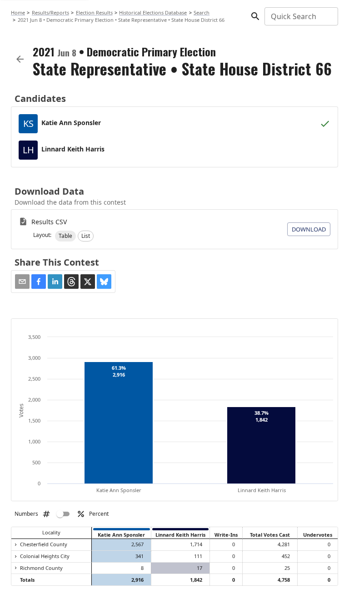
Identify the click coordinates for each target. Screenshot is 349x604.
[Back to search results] (20, 59)
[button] (65, 236)
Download (309, 229)
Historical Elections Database (153, 12)
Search (201, 12)
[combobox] (300, 16)
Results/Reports (50, 12)
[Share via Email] (22, 281)
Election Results (94, 12)
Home (18, 12)
